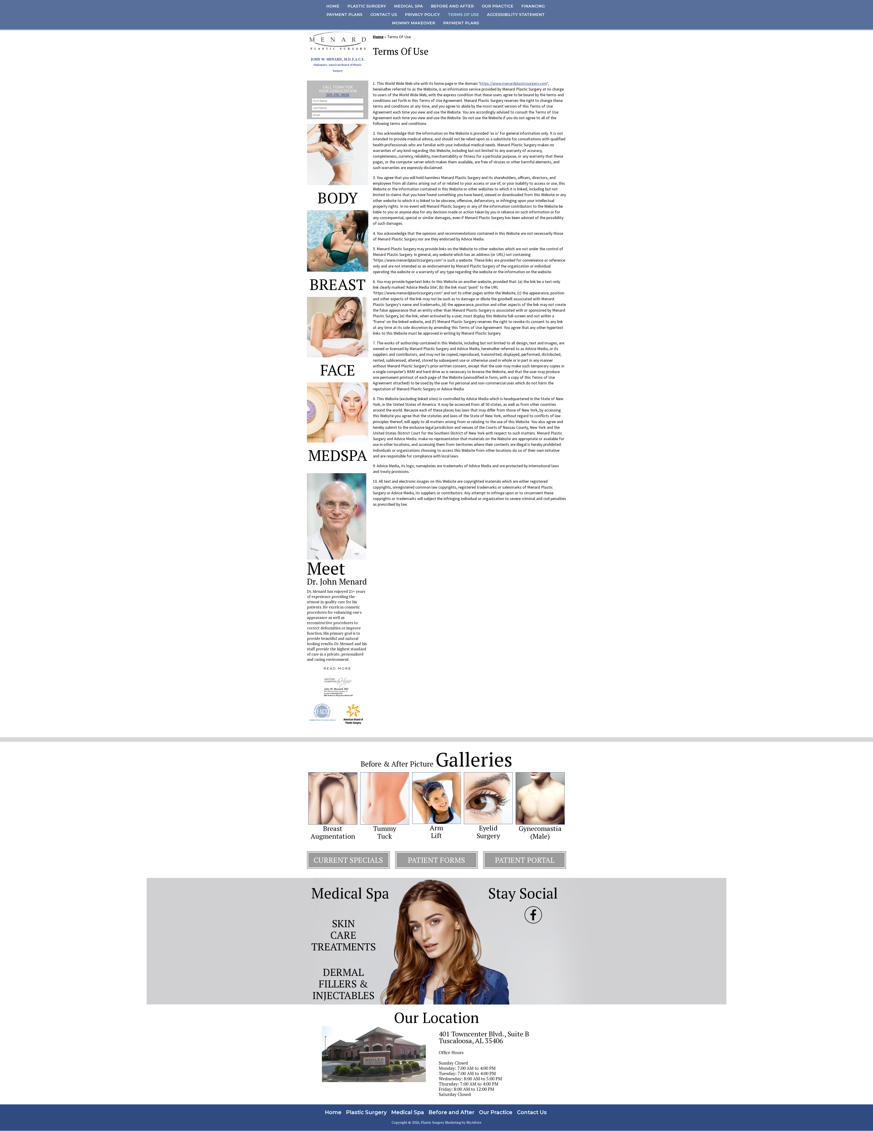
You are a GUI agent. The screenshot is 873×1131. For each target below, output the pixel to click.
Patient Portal (524, 860)
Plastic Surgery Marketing (441, 1122)
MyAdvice (474, 1122)
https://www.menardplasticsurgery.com (513, 83)
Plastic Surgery (366, 1112)
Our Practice (495, 1112)
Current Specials (348, 860)
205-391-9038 (337, 94)
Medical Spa (407, 1112)
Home (378, 36)
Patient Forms (436, 860)
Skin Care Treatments (343, 934)
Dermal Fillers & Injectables (343, 983)
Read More (337, 668)
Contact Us (532, 1112)
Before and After (451, 1112)
